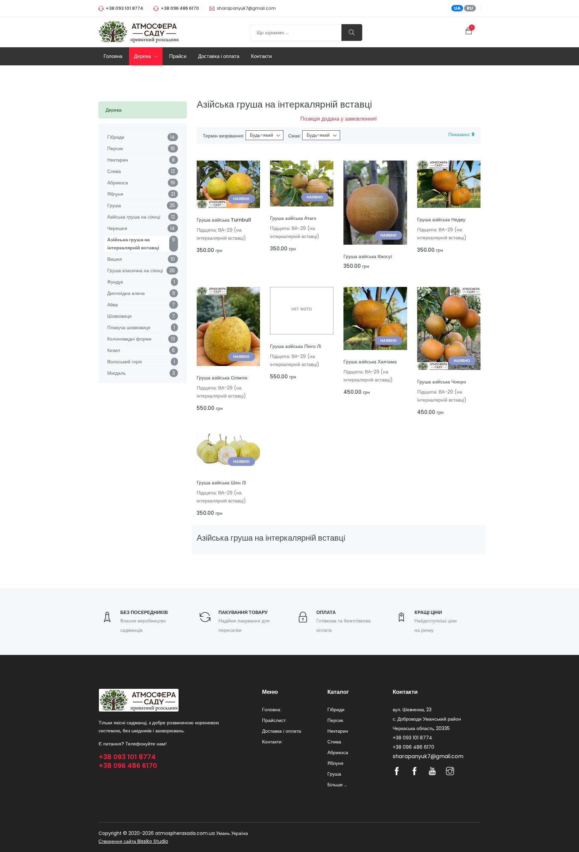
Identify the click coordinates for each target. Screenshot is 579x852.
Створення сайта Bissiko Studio (133, 841)
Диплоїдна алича (126, 293)
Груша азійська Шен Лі (221, 482)
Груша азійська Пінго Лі (295, 346)
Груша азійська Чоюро (441, 381)
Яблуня (115, 194)
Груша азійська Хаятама (370, 361)
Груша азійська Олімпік (222, 377)
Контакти (261, 56)
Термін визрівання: (223, 135)
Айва (112, 304)
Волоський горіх (124, 361)
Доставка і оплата (218, 56)
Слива (114, 171)
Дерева (143, 56)
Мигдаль (116, 373)
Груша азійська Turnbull (224, 220)
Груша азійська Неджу (441, 219)
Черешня (117, 228)
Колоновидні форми (129, 339)
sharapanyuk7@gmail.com (246, 8)
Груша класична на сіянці (135, 270)
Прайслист (273, 720)
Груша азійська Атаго (293, 218)
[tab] (143, 110)
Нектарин (117, 160)
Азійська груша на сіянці (133, 217)
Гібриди (115, 137)
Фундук (115, 282)
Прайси (177, 56)
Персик (115, 148)
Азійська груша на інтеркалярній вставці (133, 243)
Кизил (113, 350)
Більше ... (337, 784)
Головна (113, 56)
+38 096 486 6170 (128, 765)
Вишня (114, 259)
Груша (114, 205)
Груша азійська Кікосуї (367, 256)
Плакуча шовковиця (128, 327)
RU (470, 8)
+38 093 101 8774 (127, 757)
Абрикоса (117, 182)
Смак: (294, 135)
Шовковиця (119, 316)
